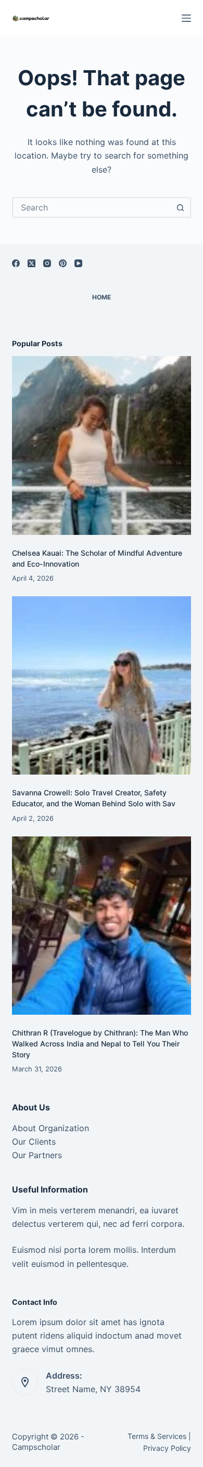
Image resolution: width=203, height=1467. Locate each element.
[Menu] (186, 18)
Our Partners (37, 1155)
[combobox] (92, 207)
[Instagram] (47, 263)
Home (101, 297)
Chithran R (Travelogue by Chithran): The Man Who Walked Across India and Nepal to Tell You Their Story (100, 1043)
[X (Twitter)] (31, 263)
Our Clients (34, 1141)
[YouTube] (78, 263)
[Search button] (180, 207)
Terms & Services (157, 1436)
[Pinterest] (63, 263)
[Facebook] (16, 263)
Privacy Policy (167, 1448)
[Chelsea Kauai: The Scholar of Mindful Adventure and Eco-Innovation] (101, 445)
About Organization (50, 1128)
